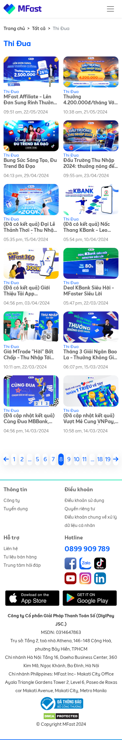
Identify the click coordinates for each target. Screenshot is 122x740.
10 (77, 459)
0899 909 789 (87, 549)
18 (100, 459)
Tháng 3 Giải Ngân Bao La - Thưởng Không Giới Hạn (90, 355)
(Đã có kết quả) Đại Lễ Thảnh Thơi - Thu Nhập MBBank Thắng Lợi (30, 228)
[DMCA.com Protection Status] (61, 716)
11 (84, 459)
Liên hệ (11, 549)
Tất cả (39, 28)
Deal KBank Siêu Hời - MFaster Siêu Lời (88, 291)
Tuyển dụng (16, 509)
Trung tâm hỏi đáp (22, 565)
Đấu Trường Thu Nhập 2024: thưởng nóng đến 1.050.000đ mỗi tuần (90, 164)
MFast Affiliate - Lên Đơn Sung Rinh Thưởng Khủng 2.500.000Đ (30, 100)
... (29, 459)
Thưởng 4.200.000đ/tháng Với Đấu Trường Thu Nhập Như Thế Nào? (89, 100)
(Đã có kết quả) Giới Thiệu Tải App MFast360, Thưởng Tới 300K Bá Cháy (29, 291)
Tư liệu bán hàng (20, 557)
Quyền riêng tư (80, 509)
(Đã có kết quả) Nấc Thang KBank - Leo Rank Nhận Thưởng (86, 228)
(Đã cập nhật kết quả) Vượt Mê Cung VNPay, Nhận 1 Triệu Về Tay (89, 419)
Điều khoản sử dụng (84, 500)
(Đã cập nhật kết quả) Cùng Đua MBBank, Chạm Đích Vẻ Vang (29, 419)
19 (107, 459)
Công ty (12, 500)
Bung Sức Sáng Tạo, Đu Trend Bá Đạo (30, 163)
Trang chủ (14, 28)
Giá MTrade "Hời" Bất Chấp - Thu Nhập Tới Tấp (28, 355)
